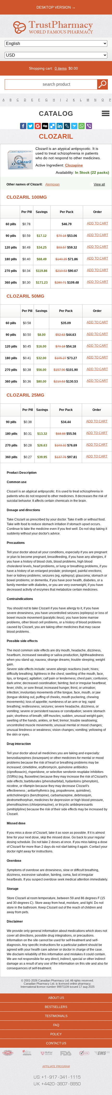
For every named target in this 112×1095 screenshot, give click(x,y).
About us (56, 998)
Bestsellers (56, 1007)
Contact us (56, 1043)
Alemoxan (52, 184)
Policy (56, 1034)
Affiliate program (56, 1066)
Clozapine (74, 165)
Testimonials (56, 1016)
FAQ (56, 1025)
